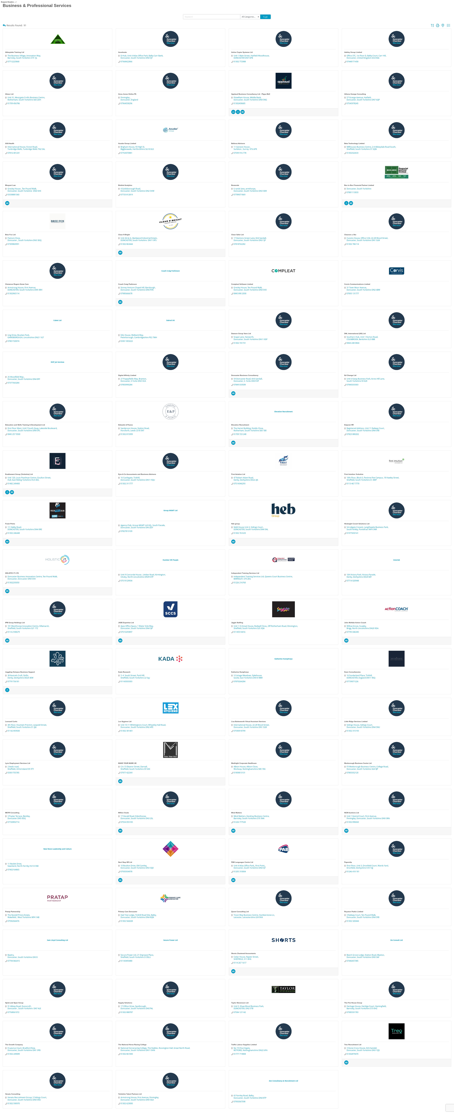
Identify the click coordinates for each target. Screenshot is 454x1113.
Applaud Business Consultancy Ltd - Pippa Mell (250, 94)
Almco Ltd (9, 94)
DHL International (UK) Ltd (355, 333)
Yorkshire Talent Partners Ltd (130, 1094)
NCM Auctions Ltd (351, 813)
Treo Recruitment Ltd (352, 1045)
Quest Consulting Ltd (240, 912)
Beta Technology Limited (354, 143)
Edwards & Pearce (125, 425)
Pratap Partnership (12, 912)
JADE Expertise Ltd (126, 623)
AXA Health (9, 143)
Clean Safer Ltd (237, 235)
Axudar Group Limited (127, 143)
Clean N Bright (124, 235)
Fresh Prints (10, 524)
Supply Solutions (125, 1003)
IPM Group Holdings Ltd (15, 623)
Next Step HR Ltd (125, 862)
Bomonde (235, 185)
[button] (4, 25)
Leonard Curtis (11, 721)
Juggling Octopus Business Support (20, 672)
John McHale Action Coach (355, 623)
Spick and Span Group (14, 1003)
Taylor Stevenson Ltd (240, 1003)
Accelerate (122, 52)
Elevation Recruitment (240, 425)
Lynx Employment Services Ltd (17, 763)
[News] (242, 113)
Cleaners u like (350, 235)
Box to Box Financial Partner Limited (359, 185)
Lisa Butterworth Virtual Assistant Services (248, 721)
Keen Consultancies (352, 672)
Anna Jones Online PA (127, 94)
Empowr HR (349, 425)
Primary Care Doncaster (127, 912)
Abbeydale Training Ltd (14, 52)
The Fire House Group (353, 1003)
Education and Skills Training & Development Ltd (25, 425)
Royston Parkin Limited (353, 912)
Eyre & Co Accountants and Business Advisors (137, 474)
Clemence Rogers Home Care (17, 284)
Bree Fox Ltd (10, 235)
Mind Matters (236, 813)
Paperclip (348, 862)
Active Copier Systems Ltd (242, 52)
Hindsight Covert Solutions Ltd (356, 524)
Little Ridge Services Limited (355, 721)
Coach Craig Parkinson (127, 284)
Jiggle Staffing (237, 623)
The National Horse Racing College (132, 1045)
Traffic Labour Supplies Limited (244, 1045)
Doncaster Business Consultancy (244, 375)
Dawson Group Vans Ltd (241, 333)
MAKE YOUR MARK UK (127, 763)
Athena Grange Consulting (355, 94)
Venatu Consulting (12, 1094)
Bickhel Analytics (125, 185)
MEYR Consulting (12, 813)
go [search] (266, 16)
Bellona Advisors (238, 143)
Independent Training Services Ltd (245, 573)
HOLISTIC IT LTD (12, 573)
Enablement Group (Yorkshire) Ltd (19, 474)
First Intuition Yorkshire (353, 474)
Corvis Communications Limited (357, 284)
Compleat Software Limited (242, 284)
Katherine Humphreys (240, 672)
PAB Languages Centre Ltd (242, 862)
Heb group (235, 524)
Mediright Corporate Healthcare (244, 763)
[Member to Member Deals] (238, 113)
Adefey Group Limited (353, 52)
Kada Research (124, 672)
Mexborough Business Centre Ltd (358, 763)
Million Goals (123, 813)
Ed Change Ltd (350, 375)
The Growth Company (14, 1045)
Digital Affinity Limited (127, 375)
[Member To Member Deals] (233, 113)
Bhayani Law (10, 185)
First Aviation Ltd (238, 474)
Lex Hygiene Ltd (124, 721)
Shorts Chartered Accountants (243, 953)
